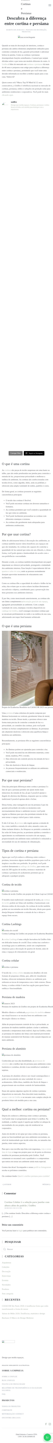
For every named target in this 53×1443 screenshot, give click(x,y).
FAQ (3, 1394)
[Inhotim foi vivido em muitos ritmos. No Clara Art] (26, 197)
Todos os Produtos (11, 1406)
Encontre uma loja (11, 1418)
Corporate (7, 1410)
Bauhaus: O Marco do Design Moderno (18, 1318)
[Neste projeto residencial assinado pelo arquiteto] (26, 319)
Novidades (6, 1285)
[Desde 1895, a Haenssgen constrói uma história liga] (26, 146)
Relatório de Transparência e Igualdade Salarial (22, 1389)
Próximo (45, 1184)
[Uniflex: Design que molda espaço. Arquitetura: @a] (26, 442)
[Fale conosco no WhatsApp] (47, 1437)
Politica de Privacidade (13, 1384)
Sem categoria (7, 1294)
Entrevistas (6, 1276)
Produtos (26, 32)
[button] (49, 5)
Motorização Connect (13, 1414)
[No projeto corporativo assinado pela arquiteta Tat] (26, 375)
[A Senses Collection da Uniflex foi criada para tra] (26, 276)
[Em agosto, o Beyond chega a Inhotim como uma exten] (26, 421)
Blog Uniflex (8, 1380)
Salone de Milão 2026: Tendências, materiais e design (23, 1313)
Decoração (41, 30)
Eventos (5, 1280)
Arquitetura (6, 1263)
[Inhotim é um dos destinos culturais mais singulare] (26, 236)
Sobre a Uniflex (9, 1377)
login (21, 1231)
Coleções (5, 1267)
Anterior (7, 1184)
